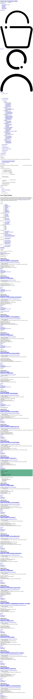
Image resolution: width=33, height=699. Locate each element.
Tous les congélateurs (8, 122)
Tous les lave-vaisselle (9, 113)
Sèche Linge (5, 107)
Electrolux (25, 199)
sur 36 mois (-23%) (5, 290)
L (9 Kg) (6, 214)
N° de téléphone (12, 174)
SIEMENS (7, 211)
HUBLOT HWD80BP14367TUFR (9, 426)
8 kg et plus (7, 218)
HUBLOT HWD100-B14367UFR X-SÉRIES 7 (12, 652)
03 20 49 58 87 (21, 165)
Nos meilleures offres (5, 150)
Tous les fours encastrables (9, 127)
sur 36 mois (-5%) (5, 405)
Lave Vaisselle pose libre (9, 112)
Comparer (2, 249)
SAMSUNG (7, 210)
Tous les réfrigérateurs (8, 119)
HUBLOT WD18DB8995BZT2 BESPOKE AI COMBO (15, 603)
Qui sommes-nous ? (3, 154)
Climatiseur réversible (8, 142)
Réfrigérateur (5, 114)
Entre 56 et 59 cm (8, 242)
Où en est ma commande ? (5, 162)
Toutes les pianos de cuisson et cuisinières (11, 131)
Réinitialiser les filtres (3, 252)
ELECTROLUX (7, 206)
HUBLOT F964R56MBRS (7, 485)
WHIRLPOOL (7, 212)
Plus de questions (2, 163)
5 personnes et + (7, 224)
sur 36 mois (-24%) (5, 328)
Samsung (21, 199)
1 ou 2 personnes (7, 221)
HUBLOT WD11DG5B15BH (9, 260)
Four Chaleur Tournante (9, 124)
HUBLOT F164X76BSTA (6, 277)
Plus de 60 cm (7, 238)
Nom (11, 173)
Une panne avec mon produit (7, 171)
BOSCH (6, 205)
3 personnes (7, 222)
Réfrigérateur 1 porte (8, 118)
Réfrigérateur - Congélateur (9, 116)
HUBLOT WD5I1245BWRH (9, 393)
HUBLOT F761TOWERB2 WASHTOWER (10, 296)
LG (23, 199)
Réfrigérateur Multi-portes (9, 117)
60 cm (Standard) (7, 240)
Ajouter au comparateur (4, 263)
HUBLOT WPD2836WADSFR (10, 685)
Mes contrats (4, 6)
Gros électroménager (5, 99)
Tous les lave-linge (8, 106)
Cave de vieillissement (9, 136)
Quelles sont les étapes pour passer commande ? (8, 160)
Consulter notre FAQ (6, 96)
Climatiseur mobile (8, 141)
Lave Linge (3, 191)
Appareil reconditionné (5, 98)
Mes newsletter (4, 8)
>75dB (6, 232)
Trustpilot (1, 186)
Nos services (5, 95)
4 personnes (7, 223)
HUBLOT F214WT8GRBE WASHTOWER (10, 553)
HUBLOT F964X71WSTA (7, 620)
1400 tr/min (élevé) (8, 234)
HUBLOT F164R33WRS (6, 570)
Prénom (11, 172)
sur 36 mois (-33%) (5, 346)
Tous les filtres (2, 247)
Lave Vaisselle (6, 110)
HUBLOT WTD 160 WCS (8, 517)
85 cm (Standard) (8, 245)
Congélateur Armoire (8, 121)
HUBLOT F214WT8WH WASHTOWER (10, 587)
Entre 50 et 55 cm (8, 241)
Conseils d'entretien (3, 153)
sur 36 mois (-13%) (5, 271)
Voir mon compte (2, 3)
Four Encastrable (6, 123)
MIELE (6, 209)
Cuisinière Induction (8, 129)
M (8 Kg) (6, 215)
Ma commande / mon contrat (7, 170)
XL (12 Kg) (7, 216)
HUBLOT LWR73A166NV (7, 636)
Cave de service (8, 138)
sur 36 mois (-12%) (5, 308)
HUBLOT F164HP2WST (6, 334)
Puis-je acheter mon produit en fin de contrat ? (8, 161)
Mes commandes (4, 7)
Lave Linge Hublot (8, 103)
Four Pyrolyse (7, 125)
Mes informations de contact (6, 4)
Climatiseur (5, 139)
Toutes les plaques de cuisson (9, 134)
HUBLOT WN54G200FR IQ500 (9, 535)
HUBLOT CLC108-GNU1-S (8, 457)
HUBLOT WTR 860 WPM (8, 668)
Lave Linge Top (8, 105)
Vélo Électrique (4, 151)
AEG (6, 204)
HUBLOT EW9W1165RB (9, 442)
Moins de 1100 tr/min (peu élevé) (10, 235)
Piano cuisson (7, 130)
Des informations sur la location (7, 169)
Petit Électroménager (5, 144)
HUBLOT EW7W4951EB (9, 502)
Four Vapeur (7, 126)
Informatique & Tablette (5, 147)
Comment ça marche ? (7, 94)
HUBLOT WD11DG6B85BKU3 (10, 316)
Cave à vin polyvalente (9, 137)
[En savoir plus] (4, 407)
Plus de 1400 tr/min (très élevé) (9, 236)
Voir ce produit (2, 272)
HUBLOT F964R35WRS (6, 372)
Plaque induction (8, 133)
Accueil (5, 101)
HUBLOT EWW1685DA (9, 411)
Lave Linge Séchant (8, 104)
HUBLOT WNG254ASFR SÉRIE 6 (10, 353)
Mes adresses (4, 5)
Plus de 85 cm (7, 246)
